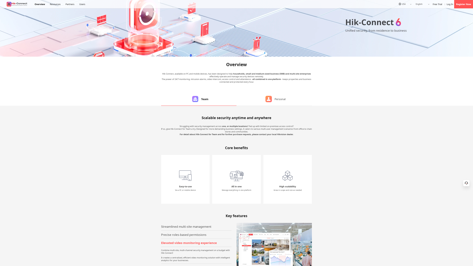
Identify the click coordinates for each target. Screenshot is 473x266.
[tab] (198, 99)
